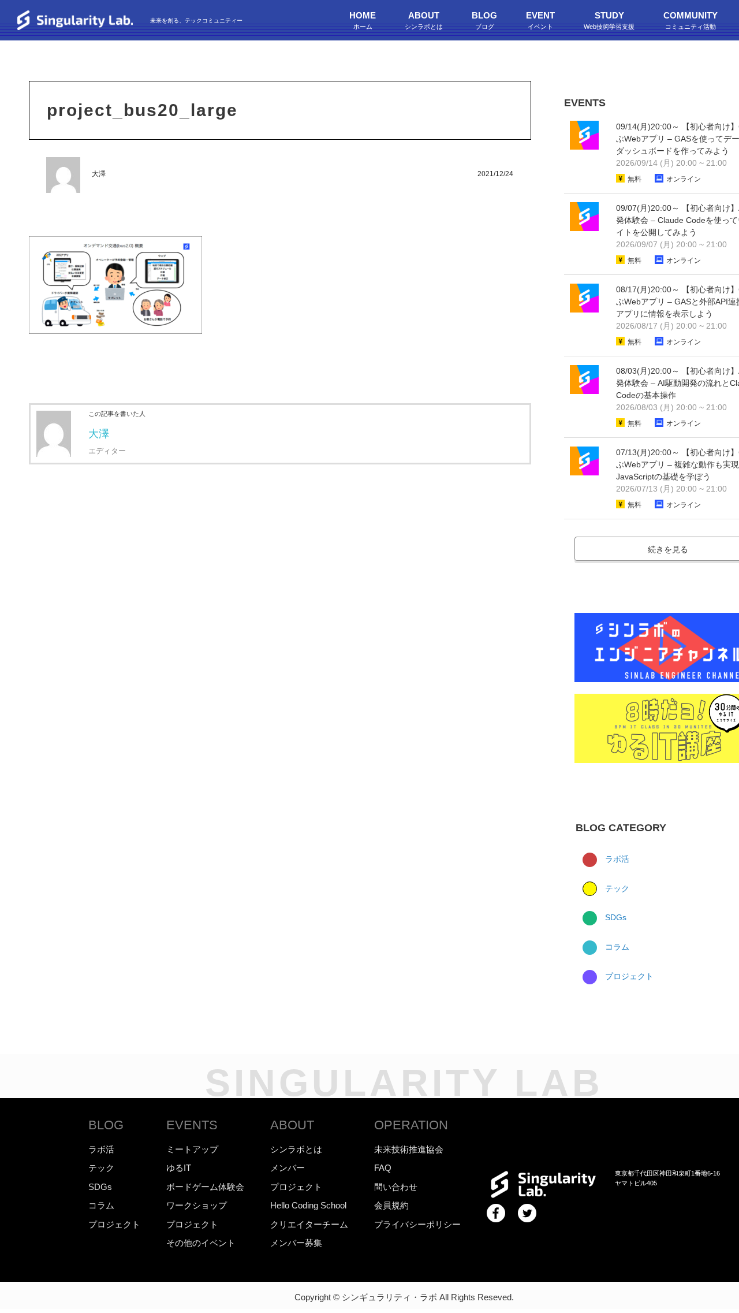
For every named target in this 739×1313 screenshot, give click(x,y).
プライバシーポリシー (417, 1224)
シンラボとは (296, 1149)
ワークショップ (196, 1205)
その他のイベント (201, 1243)
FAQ (382, 1168)
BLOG (106, 1125)
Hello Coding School (308, 1205)
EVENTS (192, 1125)
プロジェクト (628, 976)
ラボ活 (616, 859)
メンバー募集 (296, 1243)
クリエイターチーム (309, 1224)
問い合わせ (395, 1187)
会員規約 (391, 1205)
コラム (616, 946)
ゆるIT (178, 1168)
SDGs (614, 917)
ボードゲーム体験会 (205, 1187)
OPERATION (411, 1125)
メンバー (287, 1168)
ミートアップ (192, 1149)
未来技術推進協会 (408, 1149)
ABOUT (292, 1125)
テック (616, 888)
